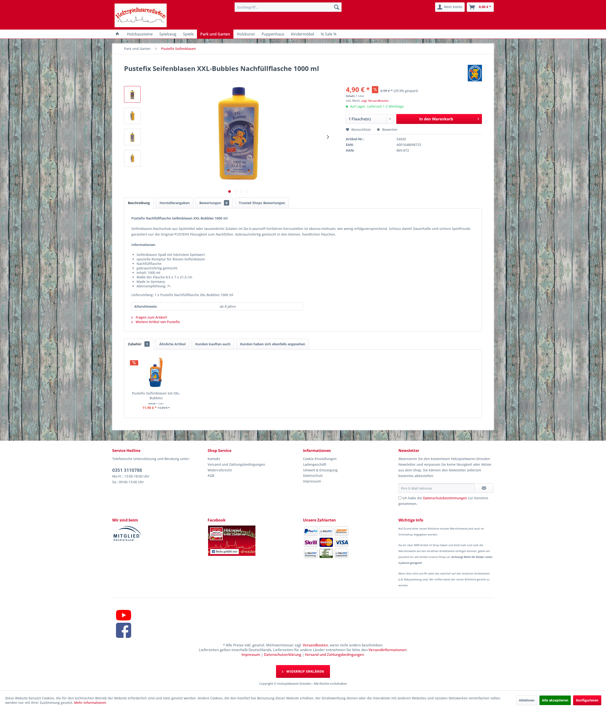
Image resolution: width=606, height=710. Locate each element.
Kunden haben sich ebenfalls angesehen (272, 344)
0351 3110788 (127, 470)
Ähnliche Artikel (172, 344)
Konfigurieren (587, 700)
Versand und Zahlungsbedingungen (236, 464)
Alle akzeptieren (555, 700)
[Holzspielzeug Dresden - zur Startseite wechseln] (141, 15)
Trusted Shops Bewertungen (262, 203)
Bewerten (389, 129)
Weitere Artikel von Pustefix (157, 322)
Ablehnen (527, 700)
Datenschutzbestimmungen (445, 498)
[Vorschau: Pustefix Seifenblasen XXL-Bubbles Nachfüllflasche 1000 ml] (132, 94)
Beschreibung (139, 203)
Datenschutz (313, 475)
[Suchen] (337, 7)
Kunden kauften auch (212, 344)
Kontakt (214, 458)
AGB (211, 475)
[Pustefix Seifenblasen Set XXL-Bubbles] (156, 372)
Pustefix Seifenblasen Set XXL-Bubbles (156, 395)
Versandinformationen (387, 649)
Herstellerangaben (175, 203)
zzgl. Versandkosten (375, 101)
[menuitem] (288, 7)
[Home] (117, 34)
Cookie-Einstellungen (320, 458)
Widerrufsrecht (220, 470)
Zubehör (138, 344)
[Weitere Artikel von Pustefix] (475, 73)
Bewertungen (213, 203)
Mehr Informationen (90, 702)
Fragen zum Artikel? (151, 317)
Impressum (312, 481)
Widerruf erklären (304, 671)
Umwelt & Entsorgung (320, 470)
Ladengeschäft (314, 464)
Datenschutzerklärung (282, 654)
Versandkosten (315, 645)
